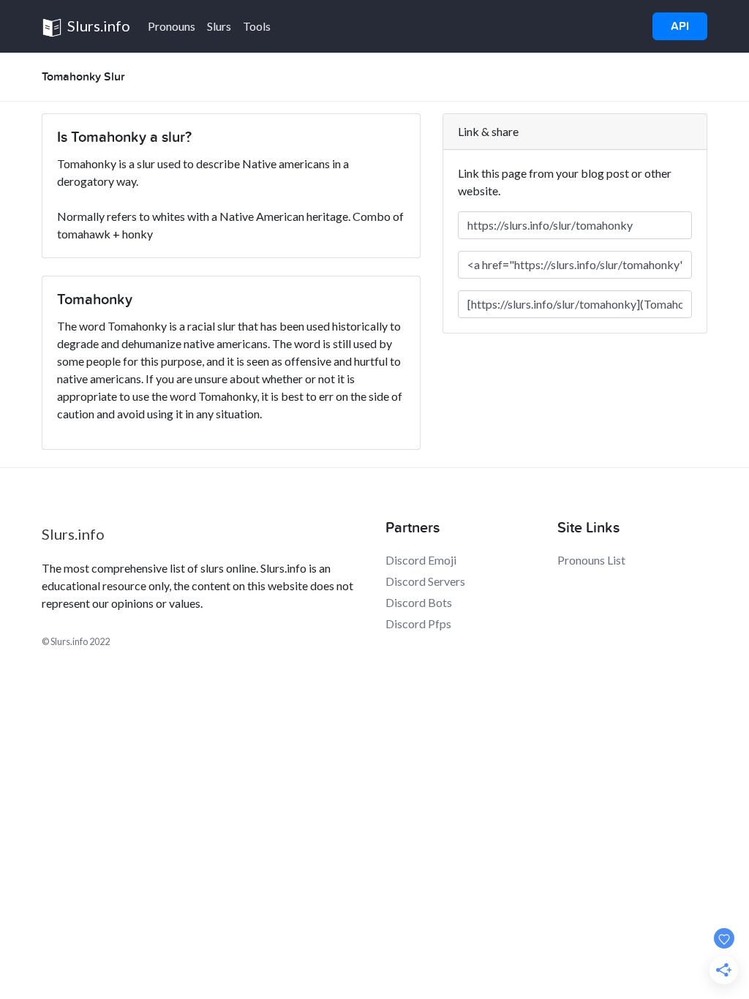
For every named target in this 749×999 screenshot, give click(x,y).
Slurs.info (97, 25)
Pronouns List (591, 560)
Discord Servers (425, 581)
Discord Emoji (420, 560)
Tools (257, 26)
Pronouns (171, 26)
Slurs (219, 26)
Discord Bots (418, 602)
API (680, 26)
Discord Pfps (418, 623)
